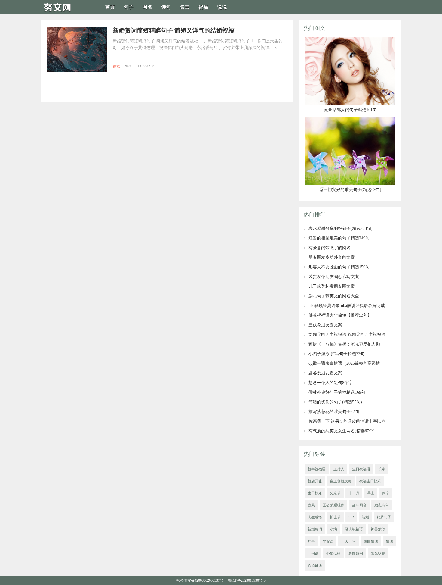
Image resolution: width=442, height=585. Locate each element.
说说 (222, 7)
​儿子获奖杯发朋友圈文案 (331, 286)
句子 (129, 7)
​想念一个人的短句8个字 (330, 382)
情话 (389, 541)
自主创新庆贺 (340, 481)
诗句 (166, 7)
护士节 (335, 517)
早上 (370, 493)
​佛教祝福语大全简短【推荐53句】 (340, 315)
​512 (351, 517)
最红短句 (355, 553)
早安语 (328, 541)
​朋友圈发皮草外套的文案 (331, 257)
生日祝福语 (361, 469)
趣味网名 (359, 505)
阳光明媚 (378, 553)
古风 (311, 505)
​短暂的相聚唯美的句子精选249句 (339, 238)
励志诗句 (381, 505)
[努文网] (59, 12)
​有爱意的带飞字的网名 (329, 248)
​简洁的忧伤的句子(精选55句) (335, 402)
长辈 (381, 469)
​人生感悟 (315, 517)
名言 (184, 7)
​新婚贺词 (315, 529)
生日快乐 (315, 493)
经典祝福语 (354, 529)
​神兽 (311, 541)
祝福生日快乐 (370, 481)
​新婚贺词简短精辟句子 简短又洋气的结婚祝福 (174, 30)
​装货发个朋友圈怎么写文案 (333, 276)
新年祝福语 (317, 469)
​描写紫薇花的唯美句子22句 (333, 411)
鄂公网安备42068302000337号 (199, 580)
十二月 (353, 493)
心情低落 (333, 553)
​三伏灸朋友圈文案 (325, 325)
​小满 (333, 529)
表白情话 (371, 541)
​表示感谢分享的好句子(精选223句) (340, 228)
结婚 (365, 517)
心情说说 (315, 565)
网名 (147, 7)
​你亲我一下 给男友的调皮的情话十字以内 (346, 421)
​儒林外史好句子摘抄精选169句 (336, 392)
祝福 (203, 7)
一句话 (313, 553)
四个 (385, 493)
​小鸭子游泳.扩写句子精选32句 (336, 354)
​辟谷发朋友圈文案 (325, 373)
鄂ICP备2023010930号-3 (247, 580)
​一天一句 (348, 541)
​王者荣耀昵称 (333, 505)
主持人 (338, 469)
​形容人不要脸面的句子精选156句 (339, 267)
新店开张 (315, 481)
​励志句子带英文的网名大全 (333, 296)
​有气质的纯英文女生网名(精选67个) (341, 431)
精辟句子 (384, 517)
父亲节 (335, 493)
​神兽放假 (378, 529)
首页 (110, 7)
